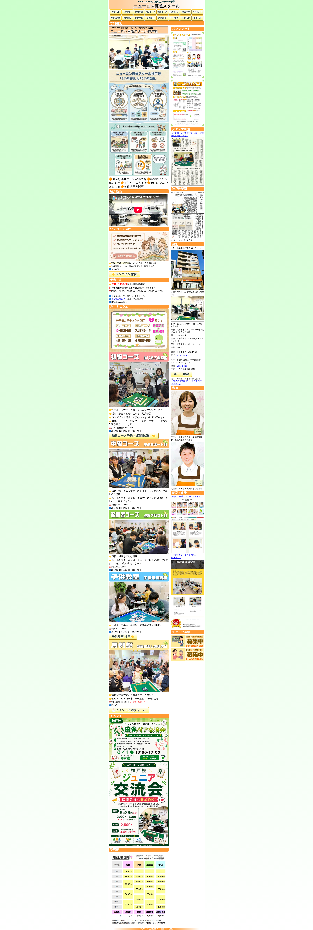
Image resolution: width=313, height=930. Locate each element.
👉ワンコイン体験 (124, 274)
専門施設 (127, 18)
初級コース (151, 12)
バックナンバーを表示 (182, 240)
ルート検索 (181, 374)
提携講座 (151, 18)
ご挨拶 (127, 12)
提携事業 (139, 18)
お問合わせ (197, 12)
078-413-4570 (183, 355)
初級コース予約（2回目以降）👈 (134, 435)
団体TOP (197, 18)
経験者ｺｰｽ (174, 12)
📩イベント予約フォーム (129, 710)
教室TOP (116, 12)
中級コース (162, 12)
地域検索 (186, 12)
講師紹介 (162, 18)
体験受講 (139, 12)
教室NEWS (116, 18)
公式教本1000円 (118, 299)
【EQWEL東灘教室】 (180, 381)
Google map (182, 366)
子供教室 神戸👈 (123, 636)
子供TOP (186, 18)
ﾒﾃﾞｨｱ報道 (174, 18)
